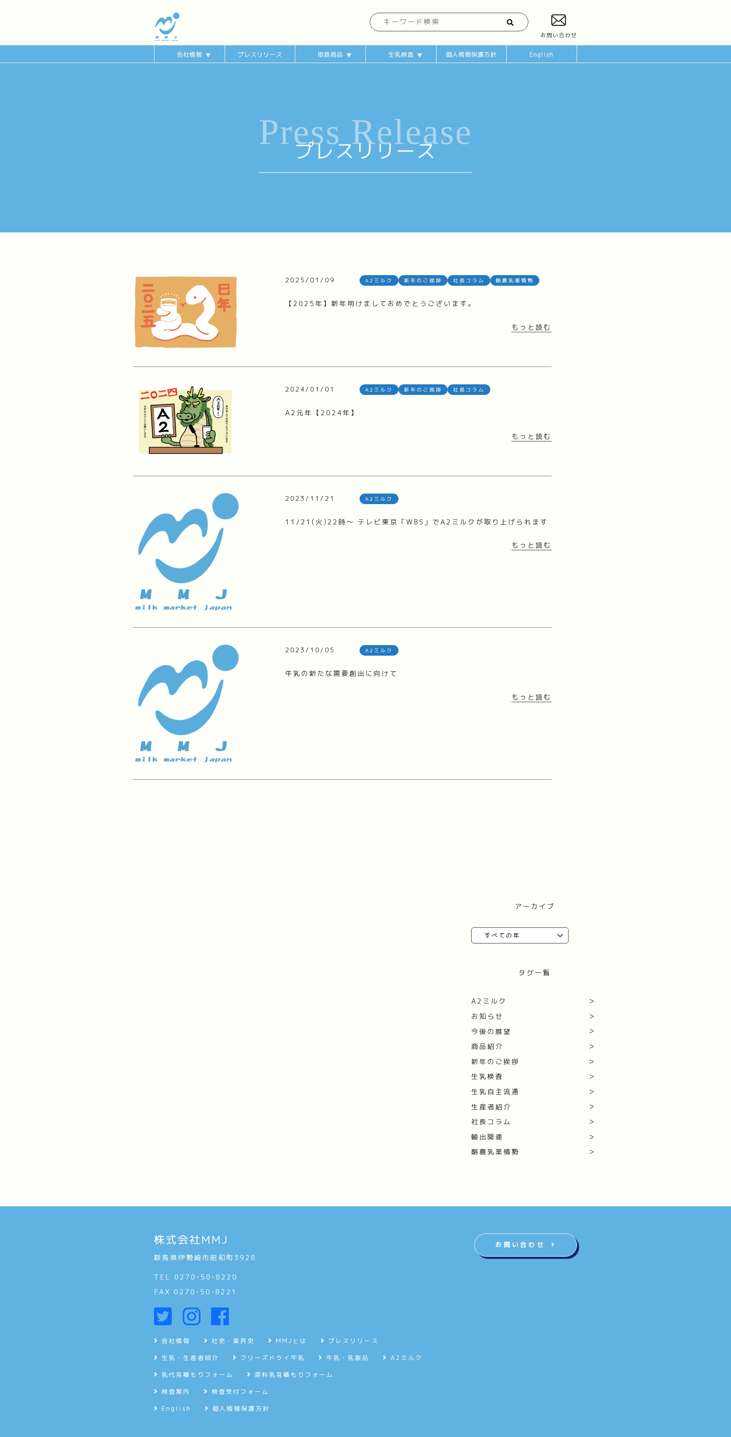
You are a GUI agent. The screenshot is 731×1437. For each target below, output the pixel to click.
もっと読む (531, 327)
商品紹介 (487, 1046)
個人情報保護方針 (471, 54)
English (541, 54)
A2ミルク (379, 280)
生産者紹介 (491, 1107)
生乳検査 (487, 1076)
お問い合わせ (520, 1244)
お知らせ (487, 1016)
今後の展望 (491, 1031)
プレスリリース (260, 54)
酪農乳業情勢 (515, 280)
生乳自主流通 (495, 1091)
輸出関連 (487, 1137)
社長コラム (469, 280)
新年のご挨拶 (423, 280)
